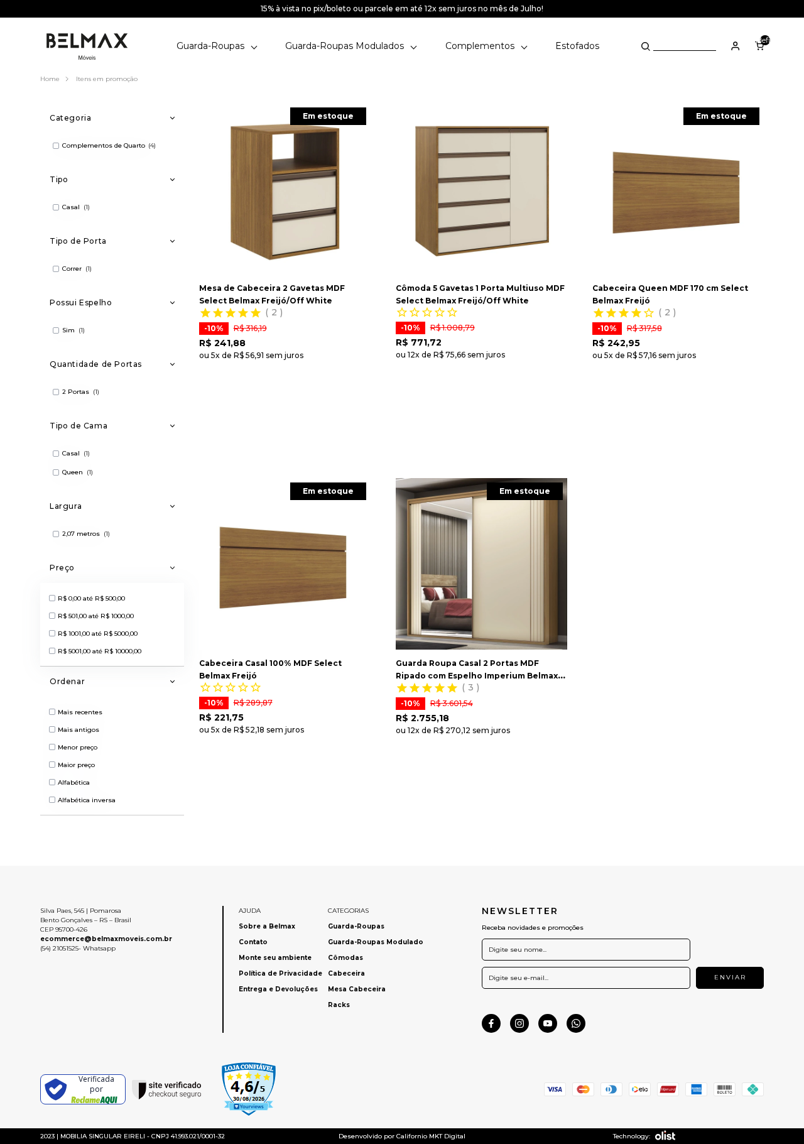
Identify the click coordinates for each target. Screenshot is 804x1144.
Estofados (577, 46)
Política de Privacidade (280, 973)
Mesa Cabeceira (357, 989)
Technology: (631, 1136)
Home (51, 79)
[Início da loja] (87, 46)
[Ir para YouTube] (547, 1023)
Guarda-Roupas (212, 46)
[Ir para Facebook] (491, 1023)
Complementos (481, 46)
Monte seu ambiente (275, 958)
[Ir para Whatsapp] (576, 1023)
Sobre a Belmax (267, 926)
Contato (253, 942)
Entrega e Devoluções (278, 989)
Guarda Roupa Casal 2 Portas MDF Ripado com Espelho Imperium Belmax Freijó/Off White (477, 675)
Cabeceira (346, 973)
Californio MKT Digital (430, 1136)
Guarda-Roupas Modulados (345, 46)
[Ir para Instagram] (519, 1023)
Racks (339, 1005)
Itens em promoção (107, 79)
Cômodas (345, 958)
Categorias (348, 911)
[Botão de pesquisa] (645, 46)
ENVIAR (730, 977)
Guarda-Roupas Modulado (375, 942)
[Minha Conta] (735, 45)
